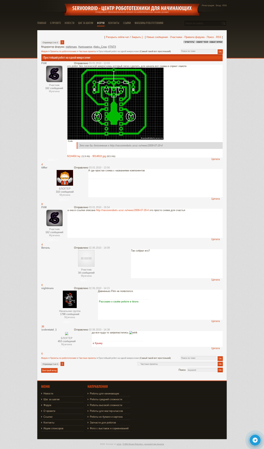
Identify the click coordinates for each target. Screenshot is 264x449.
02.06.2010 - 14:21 (99, 288)
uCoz (119, 444)
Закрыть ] (137, 37)
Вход (218, 5)
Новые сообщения (157, 37)
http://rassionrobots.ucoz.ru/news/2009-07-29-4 (122, 210)
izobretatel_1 (49, 329)
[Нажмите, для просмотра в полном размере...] (115, 138)
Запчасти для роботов (103, 422)
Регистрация (208, 5)
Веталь (45, 247)
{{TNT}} (112, 46)
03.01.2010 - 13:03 (99, 63)
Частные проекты (87, 51)
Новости (48, 393)
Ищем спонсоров (53, 428)
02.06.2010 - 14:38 (99, 329)
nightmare (71, 46)
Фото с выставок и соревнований (109, 428)
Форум (44, 51)
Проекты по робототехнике (63, 51)
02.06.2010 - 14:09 (99, 247)
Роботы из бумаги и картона (106, 416)
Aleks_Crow (99, 46)
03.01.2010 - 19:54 (99, 207)
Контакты (48, 422)
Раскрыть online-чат (118, 37)
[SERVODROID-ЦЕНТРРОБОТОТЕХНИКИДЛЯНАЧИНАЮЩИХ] (132, 8)
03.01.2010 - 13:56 (99, 167)
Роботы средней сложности (106, 399)
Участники (176, 37)
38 (42, 326)
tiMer (44, 167)
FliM (44, 63)
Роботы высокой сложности (106, 405)
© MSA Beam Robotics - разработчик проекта (143, 444)
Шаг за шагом (51, 399)
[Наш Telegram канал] (255, 440)
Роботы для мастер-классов (106, 411)
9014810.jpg (99, 156)
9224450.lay (74, 156)
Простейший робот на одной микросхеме (118, 51)
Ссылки (47, 416)
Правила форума (194, 37)
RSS (224, 5)
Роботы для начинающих (104, 393)
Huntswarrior (85, 46)
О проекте (49, 411)
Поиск (210, 37)
